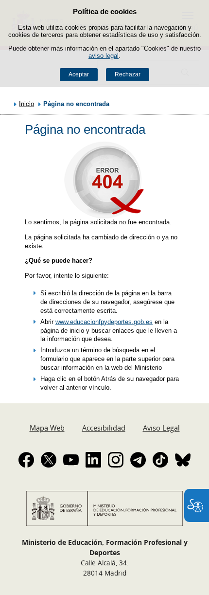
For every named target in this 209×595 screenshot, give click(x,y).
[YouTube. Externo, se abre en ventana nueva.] (71, 460)
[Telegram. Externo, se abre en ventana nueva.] (138, 460)
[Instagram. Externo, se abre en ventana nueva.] (115, 460)
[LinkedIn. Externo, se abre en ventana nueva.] (93, 460)
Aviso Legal (161, 428)
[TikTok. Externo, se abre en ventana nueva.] (160, 460)
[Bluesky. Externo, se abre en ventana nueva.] (183, 460)
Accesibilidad (103, 428)
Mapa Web (47, 428)
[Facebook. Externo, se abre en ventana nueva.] (26, 460)
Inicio (26, 104)
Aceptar (79, 74)
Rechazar (127, 74)
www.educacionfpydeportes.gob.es (104, 321)
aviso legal (103, 55)
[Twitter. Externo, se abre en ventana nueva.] (48, 460)
